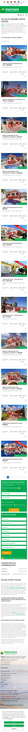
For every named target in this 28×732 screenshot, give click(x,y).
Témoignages (4, 680)
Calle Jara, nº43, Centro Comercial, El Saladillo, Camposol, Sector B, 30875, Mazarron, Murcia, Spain (13, 657)
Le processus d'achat (6, 675)
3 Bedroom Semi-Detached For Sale (12, 244)
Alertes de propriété (19, 3)
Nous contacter (4, 684)
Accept (14, 722)
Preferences (14, 728)
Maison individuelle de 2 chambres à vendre (12, 136)
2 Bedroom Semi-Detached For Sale (12, 64)
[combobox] (14, 519)
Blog (2, 682)
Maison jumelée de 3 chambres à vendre (13, 100)
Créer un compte (13, 488)
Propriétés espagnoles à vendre (8, 673)
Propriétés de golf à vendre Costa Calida (10, 698)
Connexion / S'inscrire (15, 4)
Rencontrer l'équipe (5, 677)
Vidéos (2, 686)
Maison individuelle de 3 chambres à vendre (12, 172)
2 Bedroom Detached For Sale (12, 459)
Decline (14, 725)
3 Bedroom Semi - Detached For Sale (12, 316)
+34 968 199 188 (22, 569)
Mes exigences (10, 3)
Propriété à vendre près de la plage (9, 700)
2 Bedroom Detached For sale (12, 423)
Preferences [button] (10, 718)
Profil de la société (5, 671)
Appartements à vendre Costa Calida (9, 694)
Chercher (6, 552)
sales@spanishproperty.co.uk (19, 574)
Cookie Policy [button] (6, 717)
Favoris (23, 1)
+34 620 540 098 (22, 571)
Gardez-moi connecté (20, 505)
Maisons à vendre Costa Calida (8, 696)
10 (24, 477)
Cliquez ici (12, 502)
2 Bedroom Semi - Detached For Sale (12, 280)
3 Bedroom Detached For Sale (12, 208)
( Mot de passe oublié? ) (7, 505)
